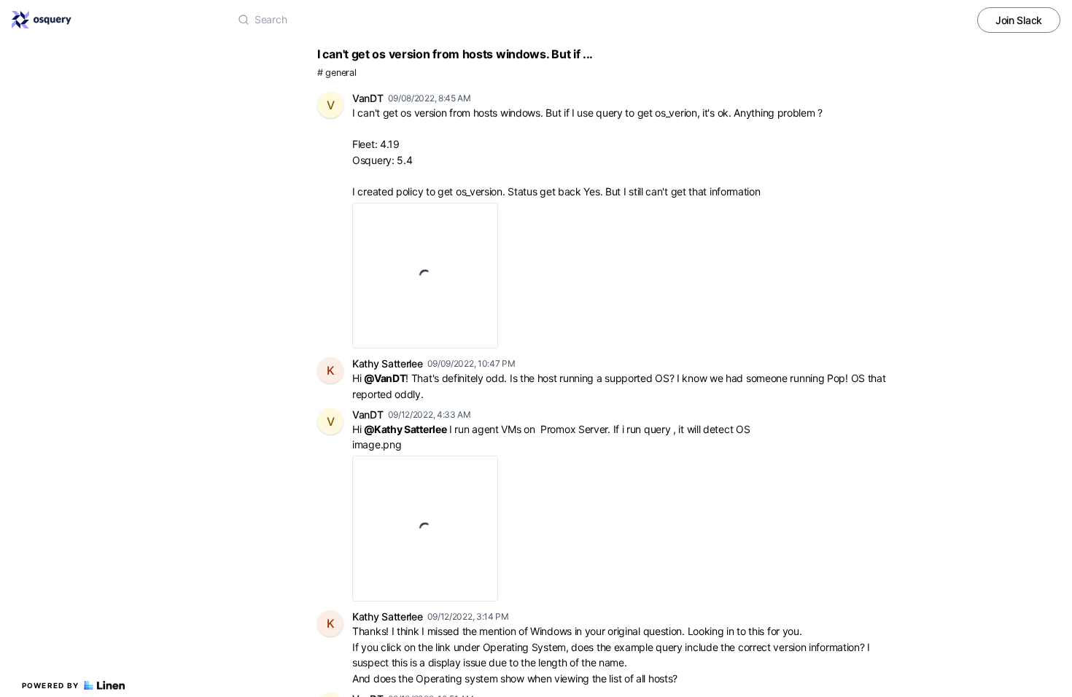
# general (336, 72)
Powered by (50, 685)
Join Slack (1018, 20)
